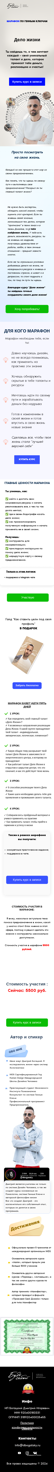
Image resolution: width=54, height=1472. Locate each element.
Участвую (27, 597)
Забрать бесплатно (27, 685)
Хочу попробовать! (27, 309)
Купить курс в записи (27, 81)
